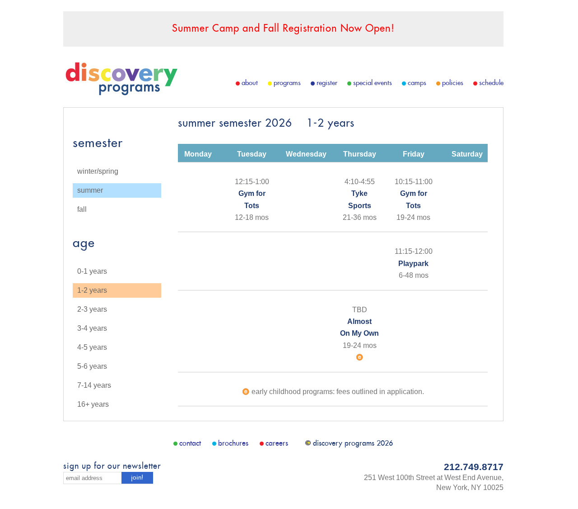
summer (90, 190)
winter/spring (97, 171)
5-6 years (92, 366)
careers (277, 443)
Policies (452, 83)
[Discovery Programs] (121, 93)
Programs (287, 83)
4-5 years (92, 347)
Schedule (491, 83)
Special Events (372, 83)
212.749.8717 (473, 466)
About (250, 83)
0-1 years (92, 271)
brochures (233, 443)
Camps (417, 83)
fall (82, 209)
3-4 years (92, 328)
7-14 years (94, 385)
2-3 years (92, 309)
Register (327, 83)
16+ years (93, 404)
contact (190, 443)
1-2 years (92, 290)
